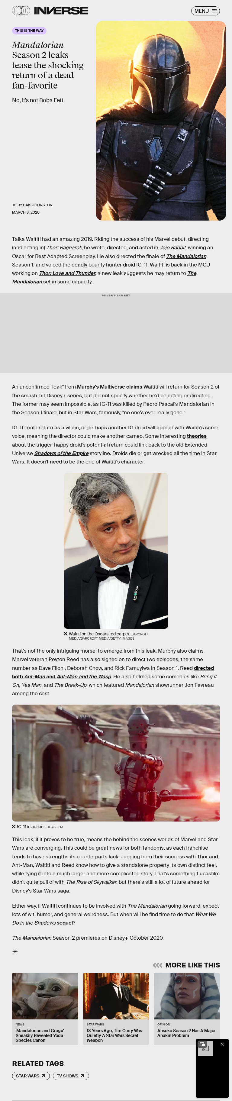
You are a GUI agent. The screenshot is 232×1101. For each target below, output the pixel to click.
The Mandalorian (186, 256)
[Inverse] (61, 11)
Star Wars (27, 1076)
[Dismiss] (222, 1044)
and (50, 676)
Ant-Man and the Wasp (83, 676)
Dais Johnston (38, 205)
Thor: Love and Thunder (67, 273)
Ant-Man (34, 676)
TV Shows (67, 1076)
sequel (65, 923)
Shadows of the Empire (61, 453)
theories (197, 436)
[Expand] (202, 1044)
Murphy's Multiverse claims (109, 387)
